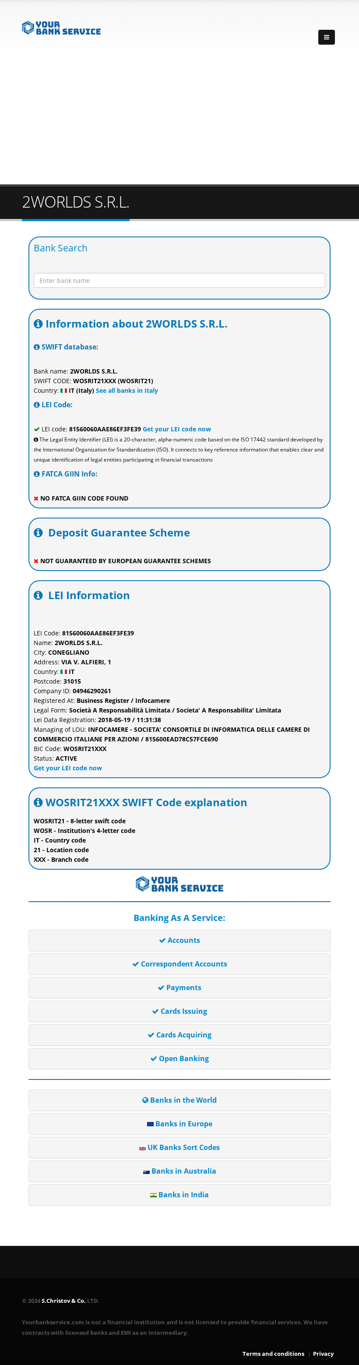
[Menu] (326, 37)
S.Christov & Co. (64, 1301)
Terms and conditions (273, 1354)
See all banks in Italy (126, 390)
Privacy (323, 1354)
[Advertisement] (179, 118)
